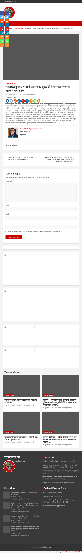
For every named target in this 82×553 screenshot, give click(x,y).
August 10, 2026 (48, 445)
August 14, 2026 (9, 442)
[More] (38, 101)
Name (8, 205)
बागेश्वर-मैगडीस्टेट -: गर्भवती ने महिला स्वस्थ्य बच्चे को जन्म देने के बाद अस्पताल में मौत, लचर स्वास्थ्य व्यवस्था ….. (59, 439)
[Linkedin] (19, 101)
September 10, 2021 (12, 94)
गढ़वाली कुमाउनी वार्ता (11, 83)
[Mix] (31, 101)
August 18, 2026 (9, 405)
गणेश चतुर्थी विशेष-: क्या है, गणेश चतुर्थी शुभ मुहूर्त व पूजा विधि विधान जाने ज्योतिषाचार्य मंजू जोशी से (22, 158)
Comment (9, 181)
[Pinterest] (23, 101)
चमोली (12, 432)
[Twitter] (11, 101)
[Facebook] (7, 101)
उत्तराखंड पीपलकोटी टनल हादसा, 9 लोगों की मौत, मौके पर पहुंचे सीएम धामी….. (21, 438)
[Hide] (1, 49)
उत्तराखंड (7, 395)
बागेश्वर (50, 432)
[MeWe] (27, 101)
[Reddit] (15, 101)
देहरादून (51, 395)
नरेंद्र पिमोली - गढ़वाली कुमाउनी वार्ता (28, 94)
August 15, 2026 (48, 408)
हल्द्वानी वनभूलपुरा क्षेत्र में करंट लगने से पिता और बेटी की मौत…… (59, 461)
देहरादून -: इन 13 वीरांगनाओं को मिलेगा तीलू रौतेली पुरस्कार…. (58, 483)
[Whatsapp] (34, 101)
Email (8, 214)
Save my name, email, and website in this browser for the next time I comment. (34, 232)
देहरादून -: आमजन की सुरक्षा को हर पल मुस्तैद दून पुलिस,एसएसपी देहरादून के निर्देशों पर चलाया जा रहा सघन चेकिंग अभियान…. (60, 402)
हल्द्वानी (12, 395)
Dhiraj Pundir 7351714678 (74, 552)
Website (8, 223)
